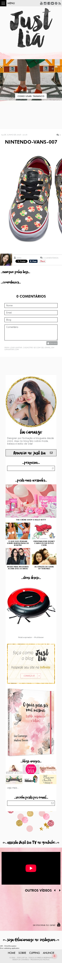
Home (11, 953)
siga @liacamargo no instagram (31, 940)
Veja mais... (13, 788)
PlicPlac (46, 959)
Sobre (22, 953)
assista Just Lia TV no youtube (31, 842)
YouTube (41, 3)
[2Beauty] (47, 780)
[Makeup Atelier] (14, 769)
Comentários (50, 258)
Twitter (52, 3)
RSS (59, 3)
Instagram (45, 3)
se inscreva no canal (44, 925)
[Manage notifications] (54, 956)
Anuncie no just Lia (29, 453)
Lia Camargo (23, 959)
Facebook (48, 3)
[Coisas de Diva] (31, 769)
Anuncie (48, 953)
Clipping (34, 953)
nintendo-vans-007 (31, 142)
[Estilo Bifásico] (31, 780)
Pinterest (56, 3)
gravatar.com (11, 349)
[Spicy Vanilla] (47, 769)
